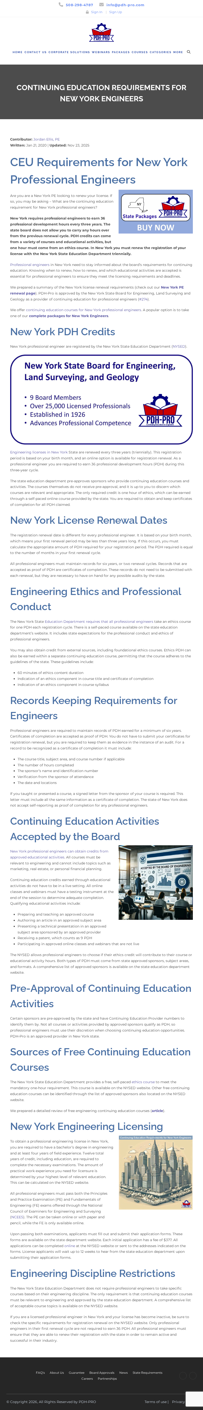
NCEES (17, 1217)
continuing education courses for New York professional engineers (83, 310)
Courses (140, 52)
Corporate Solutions (69, 52)
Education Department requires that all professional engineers (99, 621)
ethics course (143, 1082)
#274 (143, 299)
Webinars (101, 52)
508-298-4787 (79, 5)
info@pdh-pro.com (125, 5)
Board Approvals (101, 1372)
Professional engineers (30, 264)
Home (18, 52)
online (69, 1246)
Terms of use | (157, 1402)
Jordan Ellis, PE (46, 139)
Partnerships (107, 1378)
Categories (161, 52)
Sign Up (115, 12)
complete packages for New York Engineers (68, 316)
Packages (121, 52)
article (157, 1111)
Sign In (96, 12)
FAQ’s (40, 1372)
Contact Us (36, 52)
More (178, 52)
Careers (87, 1378)
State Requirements (147, 1372)
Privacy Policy (184, 1402)
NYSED (179, 346)
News (123, 1372)
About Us (57, 1372)
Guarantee (76, 1372)
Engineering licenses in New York (39, 452)
